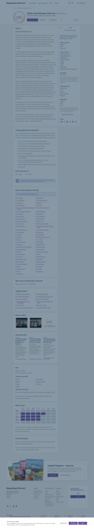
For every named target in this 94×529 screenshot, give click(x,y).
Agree (82, 523)
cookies (13, 523)
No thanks (73, 523)
